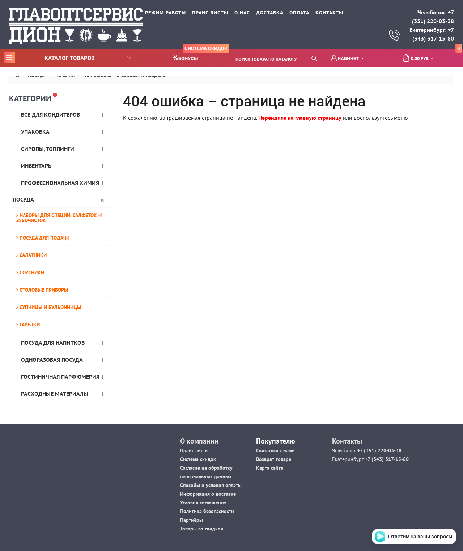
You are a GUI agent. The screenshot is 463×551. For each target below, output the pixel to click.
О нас (242, 12)
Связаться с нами (275, 450)
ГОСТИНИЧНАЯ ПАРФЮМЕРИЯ (60, 376)
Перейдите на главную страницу (299, 117)
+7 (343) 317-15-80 (386, 459)
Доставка (269, 12)
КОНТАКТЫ (329, 12)
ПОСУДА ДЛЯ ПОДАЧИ (43, 237)
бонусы (203, 55)
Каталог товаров (50, 58)
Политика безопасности (207, 511)
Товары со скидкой (202, 528)
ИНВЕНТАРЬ (36, 165)
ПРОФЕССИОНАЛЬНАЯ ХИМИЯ (60, 182)
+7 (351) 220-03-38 (379, 450)
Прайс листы (194, 450)
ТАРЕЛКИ (29, 324)
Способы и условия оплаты (211, 485)
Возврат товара (273, 459)
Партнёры (191, 520)
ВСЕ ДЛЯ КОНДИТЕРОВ (50, 114)
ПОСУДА (23, 199)
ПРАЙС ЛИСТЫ (210, 12)
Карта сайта (269, 468)
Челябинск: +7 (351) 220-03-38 (433, 17)
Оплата (299, 12)
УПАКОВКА (35, 131)
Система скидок (198, 459)
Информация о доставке (208, 494)
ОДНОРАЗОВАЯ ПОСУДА (52, 359)
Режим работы (165, 12)
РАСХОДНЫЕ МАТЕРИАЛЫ (54, 393)
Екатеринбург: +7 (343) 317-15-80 (431, 34)
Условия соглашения (203, 502)
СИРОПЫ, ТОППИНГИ (47, 148)
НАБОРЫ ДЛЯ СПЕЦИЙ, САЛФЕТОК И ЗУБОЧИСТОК (59, 218)
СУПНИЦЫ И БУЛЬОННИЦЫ (49, 307)
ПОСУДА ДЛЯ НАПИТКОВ (53, 342)
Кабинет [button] (348, 58)
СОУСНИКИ (31, 272)
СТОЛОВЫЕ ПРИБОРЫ (43, 290)
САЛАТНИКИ (32, 255)
